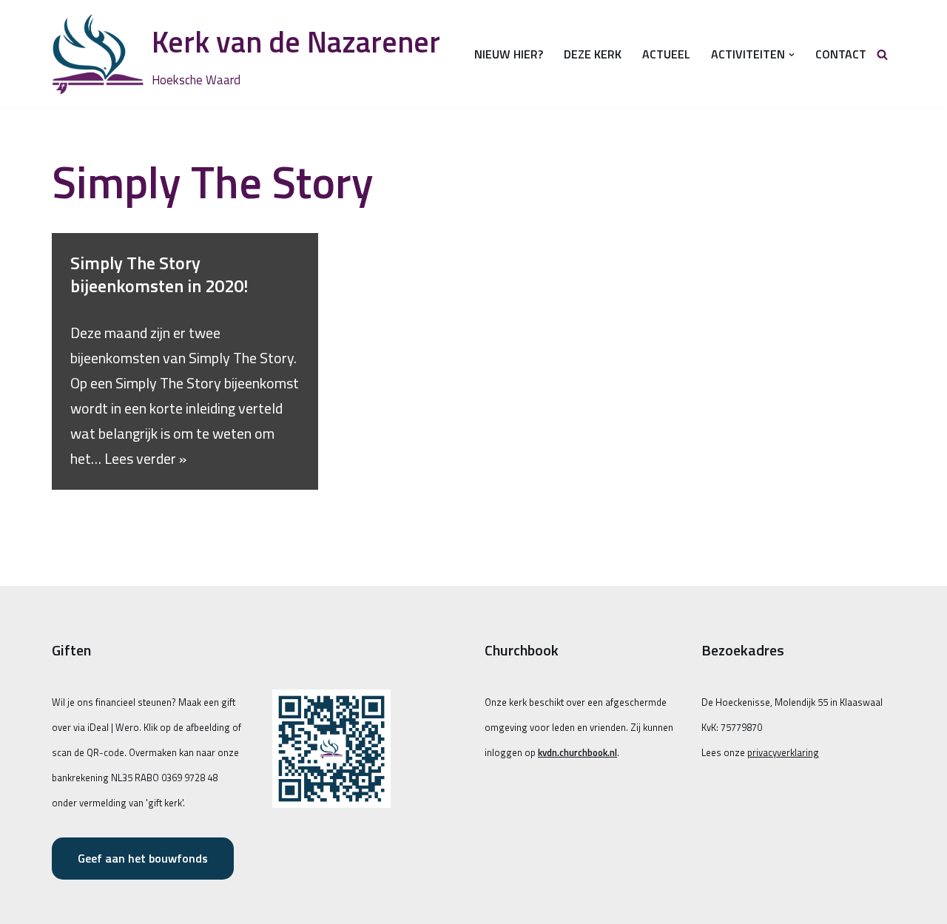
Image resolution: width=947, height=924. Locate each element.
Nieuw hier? (508, 54)
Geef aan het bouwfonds (143, 858)
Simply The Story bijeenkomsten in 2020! (159, 274)
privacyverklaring (783, 752)
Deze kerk (592, 54)
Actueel (666, 54)
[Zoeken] (882, 54)
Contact (840, 54)
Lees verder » (145, 458)
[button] (792, 55)
